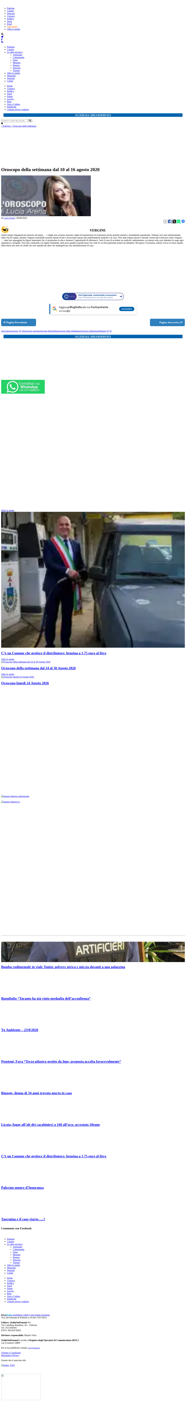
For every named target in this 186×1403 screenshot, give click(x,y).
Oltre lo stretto (13, 29)
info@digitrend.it (34, 1348)
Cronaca (11, 16)
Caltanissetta (18, 57)
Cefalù (10, 81)
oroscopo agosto (31, 331)
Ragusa (16, 65)
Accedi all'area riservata (93, 115)
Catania (10, 11)
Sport (9, 21)
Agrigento (17, 55)
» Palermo (6, 126)
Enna (15, 60)
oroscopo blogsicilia (48, 331)
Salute (10, 96)
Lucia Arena (9, 218)
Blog (9, 101)
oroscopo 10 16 (17, 331)
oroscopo (5, 331)
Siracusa (11, 13)
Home (10, 86)
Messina (16, 62)
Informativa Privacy (10, 1355)
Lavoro (10, 99)
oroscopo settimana (88, 331)
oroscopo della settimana (68, 331)
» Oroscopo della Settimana (23, 126)
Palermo (11, 8)
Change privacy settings (18, 109)
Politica (10, 18)
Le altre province (15, 52)
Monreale (11, 75)
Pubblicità (11, 107)
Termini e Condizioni (11, 1353)
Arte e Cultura (13, 104)
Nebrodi (11, 78)
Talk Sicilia (12, 26)
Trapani (16, 70)
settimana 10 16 (104, 331)
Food (9, 24)
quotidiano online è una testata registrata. (25, 1315)
